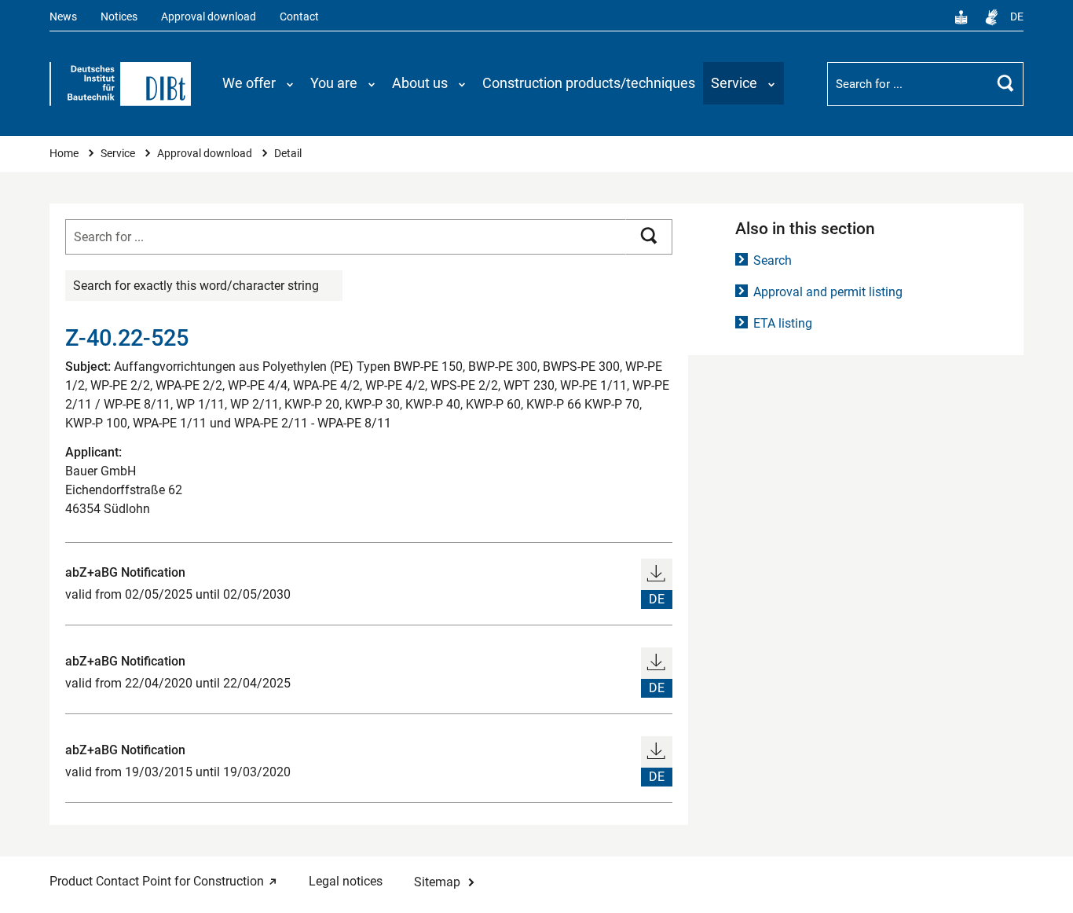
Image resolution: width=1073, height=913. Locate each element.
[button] (258, 83)
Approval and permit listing (828, 291)
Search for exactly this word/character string (196, 285)
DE (1017, 17)
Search (772, 260)
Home (65, 153)
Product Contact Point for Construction (156, 881)
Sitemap (437, 881)
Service (119, 153)
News (63, 17)
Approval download (208, 17)
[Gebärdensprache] (991, 17)
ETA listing (782, 323)
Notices (119, 17)
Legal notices (346, 881)
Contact (299, 17)
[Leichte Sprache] (961, 17)
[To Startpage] (120, 84)
